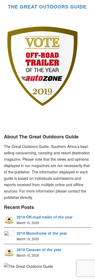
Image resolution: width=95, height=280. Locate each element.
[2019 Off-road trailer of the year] (9, 219)
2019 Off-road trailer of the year (45, 217)
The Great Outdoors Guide (42, 6)
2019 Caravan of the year (39, 249)
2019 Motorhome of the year (42, 233)
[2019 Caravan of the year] (9, 252)
